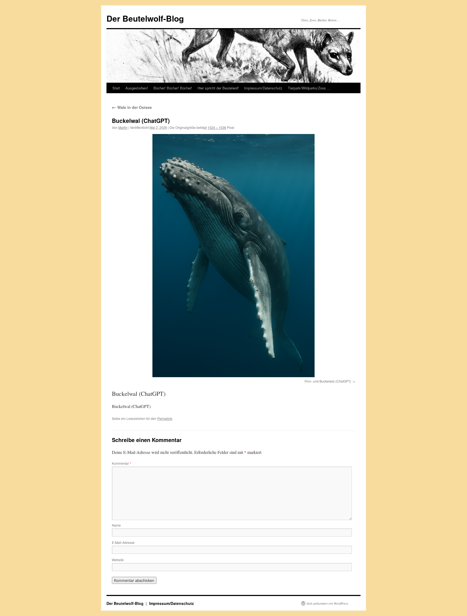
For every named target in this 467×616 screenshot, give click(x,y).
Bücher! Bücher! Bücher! (173, 88)
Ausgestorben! (136, 88)
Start (116, 88)
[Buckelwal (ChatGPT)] (233, 255)
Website (118, 559)
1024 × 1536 (217, 127)
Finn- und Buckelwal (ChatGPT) (328, 381)
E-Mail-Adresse (123, 542)
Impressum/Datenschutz (263, 88)
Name (116, 525)
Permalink (164, 418)
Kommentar (121, 463)
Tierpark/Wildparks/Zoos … (309, 88)
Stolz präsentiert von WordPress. (327, 603)
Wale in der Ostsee (132, 107)
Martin (123, 127)
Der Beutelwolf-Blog (145, 18)
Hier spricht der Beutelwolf (218, 88)
